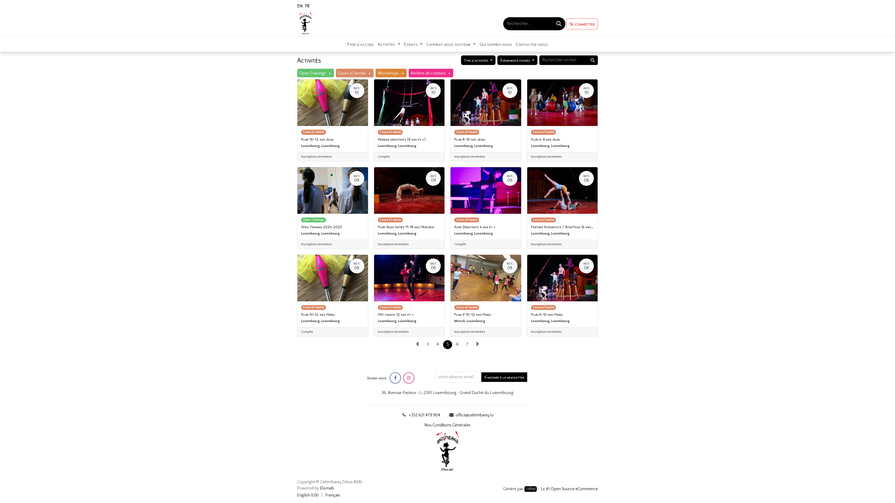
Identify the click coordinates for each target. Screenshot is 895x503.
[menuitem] (299, 5)
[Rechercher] (558, 23)
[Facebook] (395, 378)
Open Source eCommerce (574, 489)
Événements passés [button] (515, 60)
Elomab (327, 488)
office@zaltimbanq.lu (474, 415)
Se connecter (582, 23)
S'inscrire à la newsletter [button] (504, 377)
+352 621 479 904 (424, 415)
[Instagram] (408, 378)
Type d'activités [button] (476, 60)
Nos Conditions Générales (447, 425)
